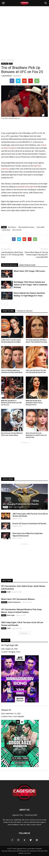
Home (3, 60)
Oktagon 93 (6, 710)
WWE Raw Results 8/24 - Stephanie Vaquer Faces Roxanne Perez (34, 403)
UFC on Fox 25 (17, 230)
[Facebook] (12, 840)
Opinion (4, 276)
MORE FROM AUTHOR (27, 265)
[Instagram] (18, 840)
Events (4, 287)
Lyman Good (6, 230)
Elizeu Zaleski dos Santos (26, 227)
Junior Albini (40, 227)
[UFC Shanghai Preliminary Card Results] (24, 497)
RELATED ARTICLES (10, 265)
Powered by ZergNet (25, 311)
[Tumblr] (24, 840)
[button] (46, 3)
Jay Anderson (7, 76)
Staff (10, 507)
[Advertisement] (24, 32)
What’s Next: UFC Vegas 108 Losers (29, 271)
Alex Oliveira (12, 227)
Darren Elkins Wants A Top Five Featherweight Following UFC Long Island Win (36, 254)
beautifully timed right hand (27, 187)
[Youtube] (37, 840)
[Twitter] (30, 840)
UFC (11, 63)
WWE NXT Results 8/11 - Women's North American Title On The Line (11, 403)
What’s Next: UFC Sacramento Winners (18, 599)
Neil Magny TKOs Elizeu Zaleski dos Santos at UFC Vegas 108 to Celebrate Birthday (30, 284)
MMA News (5, 63)
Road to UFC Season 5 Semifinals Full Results (29, 524)
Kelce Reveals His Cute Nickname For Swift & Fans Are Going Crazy (36, 435)
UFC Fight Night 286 (9, 645)
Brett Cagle (11, 615)
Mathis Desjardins (14, 602)
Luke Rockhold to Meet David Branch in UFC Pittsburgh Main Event (12, 254)
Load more (23, 633)
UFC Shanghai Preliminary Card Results (21, 504)
